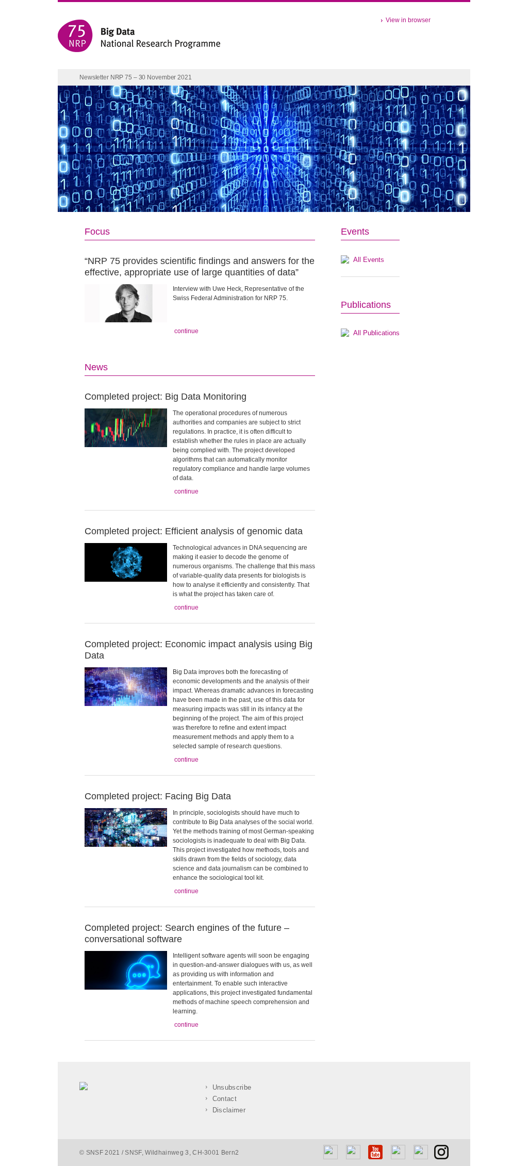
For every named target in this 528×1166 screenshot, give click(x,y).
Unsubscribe (229, 1087)
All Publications (376, 333)
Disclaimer (226, 1110)
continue (186, 331)
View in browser (407, 20)
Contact (222, 1099)
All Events (368, 260)
